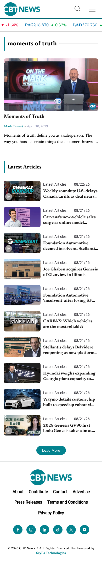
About (18, 491)
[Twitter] (71, 529)
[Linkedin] (44, 529)
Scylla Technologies (51, 553)
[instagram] (31, 529)
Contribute (38, 491)
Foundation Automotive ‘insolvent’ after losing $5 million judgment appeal (67, 298)
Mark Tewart (13, 126)
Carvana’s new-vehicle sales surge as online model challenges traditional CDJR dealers (70, 220)
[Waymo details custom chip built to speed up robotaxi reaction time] (22, 399)
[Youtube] (84, 529)
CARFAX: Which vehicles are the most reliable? (68, 324)
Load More (51, 450)
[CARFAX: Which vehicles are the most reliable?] (22, 321)
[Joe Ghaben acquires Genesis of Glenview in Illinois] (22, 269)
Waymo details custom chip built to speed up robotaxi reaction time (69, 402)
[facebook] (17, 529)
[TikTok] (58, 529)
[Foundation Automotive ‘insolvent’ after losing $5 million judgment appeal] (22, 295)
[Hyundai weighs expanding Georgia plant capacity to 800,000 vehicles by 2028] (22, 373)
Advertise (81, 491)
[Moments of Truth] (51, 84)
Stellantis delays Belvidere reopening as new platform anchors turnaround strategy (70, 350)
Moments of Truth (24, 116)
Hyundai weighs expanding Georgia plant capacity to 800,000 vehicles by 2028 (69, 376)
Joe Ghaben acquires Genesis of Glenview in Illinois (70, 272)
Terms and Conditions (67, 502)
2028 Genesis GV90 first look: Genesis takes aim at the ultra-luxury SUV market (70, 429)
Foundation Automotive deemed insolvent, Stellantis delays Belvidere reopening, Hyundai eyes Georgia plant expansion (70, 246)
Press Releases (28, 502)
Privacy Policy (51, 512)
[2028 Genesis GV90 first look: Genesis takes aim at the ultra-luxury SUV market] (22, 425)
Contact (60, 491)
